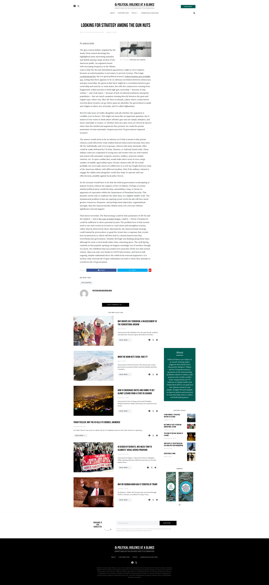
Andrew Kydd (88, 43)
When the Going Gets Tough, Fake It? (133, 356)
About (112, 13)
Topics (134, 13)
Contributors (123, 13)
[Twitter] (78, 6)
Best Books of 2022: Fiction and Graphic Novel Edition (172, 426)
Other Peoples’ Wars (169, 454)
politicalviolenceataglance (93, 32)
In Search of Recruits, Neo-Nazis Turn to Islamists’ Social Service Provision (135, 448)
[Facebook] (75, 6)
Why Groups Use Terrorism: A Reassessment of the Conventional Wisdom (137, 323)
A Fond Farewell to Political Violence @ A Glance (172, 416)
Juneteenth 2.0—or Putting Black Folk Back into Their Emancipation (173, 445)
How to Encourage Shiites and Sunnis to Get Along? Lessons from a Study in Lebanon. (136, 392)
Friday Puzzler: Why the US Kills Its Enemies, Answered (97, 422)
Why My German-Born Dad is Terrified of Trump (137, 484)
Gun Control (86, 282)
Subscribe (167, 523)
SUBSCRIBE (188, 6)
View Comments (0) (114, 304)
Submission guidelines (150, 13)
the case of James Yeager (110, 219)
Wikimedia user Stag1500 (137, 60)
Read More (123, 340)
